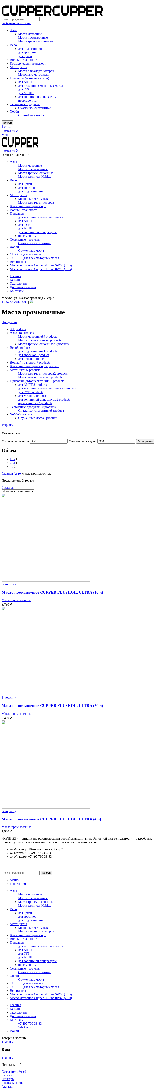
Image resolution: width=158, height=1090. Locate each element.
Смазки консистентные (34, 108)
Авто (13, 30)
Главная (8, 473)
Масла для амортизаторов (36, 71)
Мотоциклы (18, 67)
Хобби (14, 111)
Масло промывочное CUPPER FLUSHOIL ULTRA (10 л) (52, 592)
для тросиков (27, 52)
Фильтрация (145, 441)
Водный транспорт (23, 59)
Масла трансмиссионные (35, 41)
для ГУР (24, 89)
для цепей (25, 56)
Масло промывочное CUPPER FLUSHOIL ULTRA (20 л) (52, 705)
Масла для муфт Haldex (34, 176)
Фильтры (8, 487)
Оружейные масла (31, 115)
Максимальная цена (82, 441)
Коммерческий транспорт (28, 63)
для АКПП (25, 82)
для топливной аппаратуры (37, 96)
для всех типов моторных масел (40, 85)
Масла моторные (30, 34)
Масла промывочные (33, 37)
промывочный (28, 100)
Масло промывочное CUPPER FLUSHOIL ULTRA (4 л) (51, 819)
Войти (14, 1031)
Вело (13, 45)
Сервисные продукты (25, 104)
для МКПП (26, 93)
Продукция (9, 322)
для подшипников (30, 48)
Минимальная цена (15, 441)
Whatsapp (24, 1027)
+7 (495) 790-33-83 (14, 302)
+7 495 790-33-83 (30, 1023)
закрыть (7, 425)
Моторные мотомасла (33, 74)
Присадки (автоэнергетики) (29, 78)
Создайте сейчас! (14, 1071)
